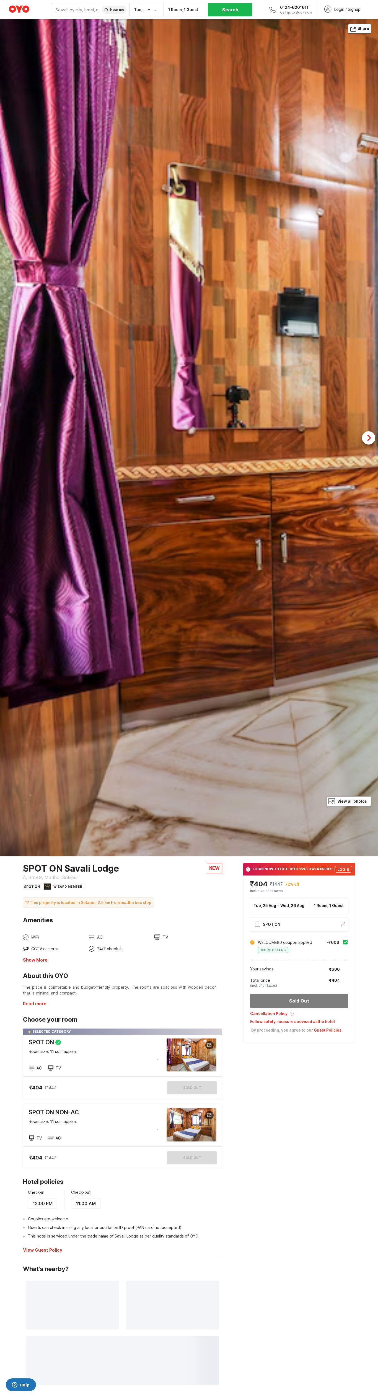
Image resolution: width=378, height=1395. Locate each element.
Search (230, 9)
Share (363, 28)
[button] (299, 1015)
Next (368, 438)
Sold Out (192, 1158)
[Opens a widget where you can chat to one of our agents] (21, 1385)
